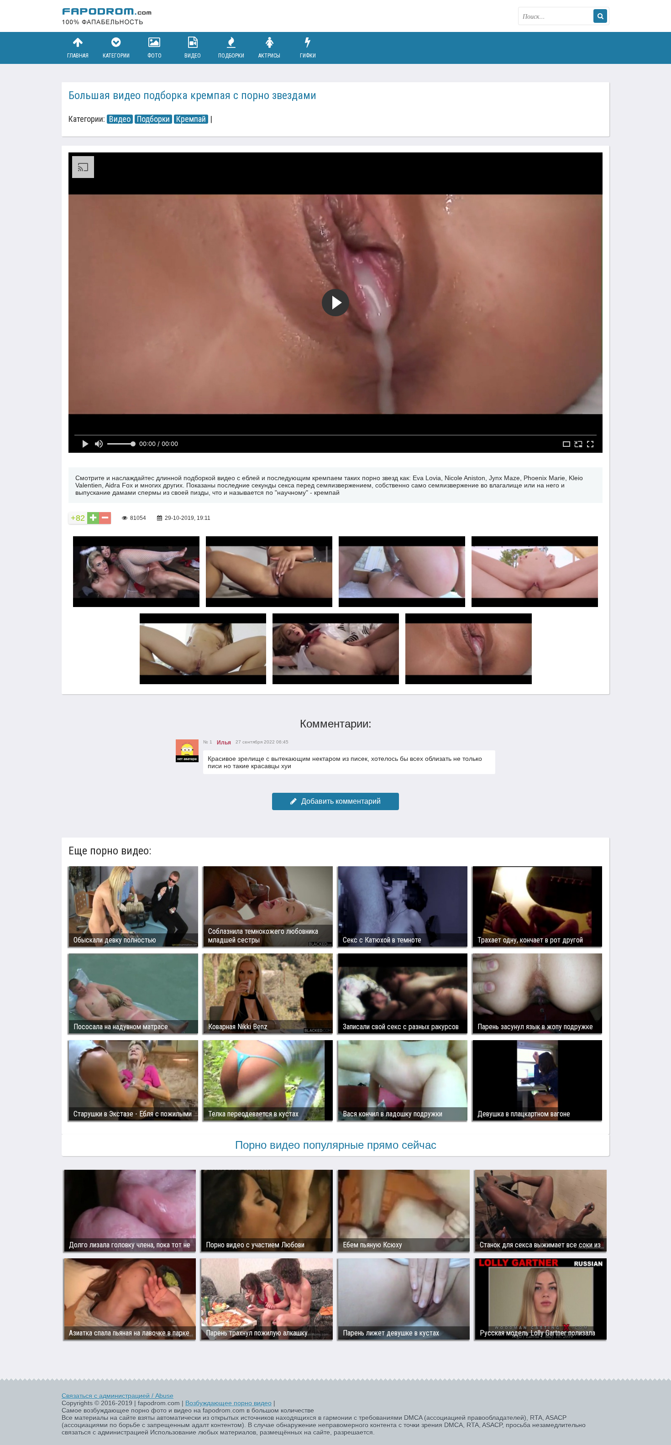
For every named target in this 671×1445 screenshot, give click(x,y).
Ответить (219, 781)
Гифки (308, 55)
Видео (192, 55)
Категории (116, 55)
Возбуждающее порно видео (228, 1403)
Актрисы (269, 55)
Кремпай (191, 119)
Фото (154, 55)
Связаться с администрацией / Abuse (117, 1395)
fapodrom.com (107, 16)
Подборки (231, 55)
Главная (78, 55)
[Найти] (600, 16)
